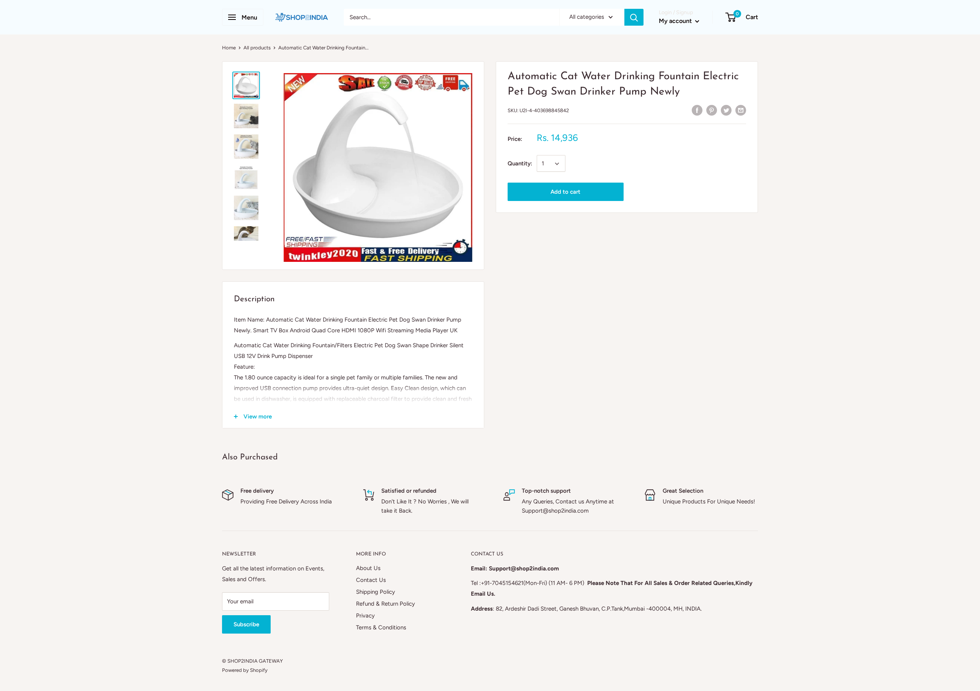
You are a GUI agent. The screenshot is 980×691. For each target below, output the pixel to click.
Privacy (365, 615)
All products (257, 48)
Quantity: (520, 163)
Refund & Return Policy (385, 603)
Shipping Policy (375, 591)
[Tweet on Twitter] (726, 109)
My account (676, 21)
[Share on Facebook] (697, 109)
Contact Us (371, 580)
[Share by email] (740, 109)
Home (229, 48)
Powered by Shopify (245, 670)
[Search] (634, 17)
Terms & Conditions (381, 627)
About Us (368, 568)
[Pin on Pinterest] (711, 109)
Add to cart (565, 192)
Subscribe (246, 624)
